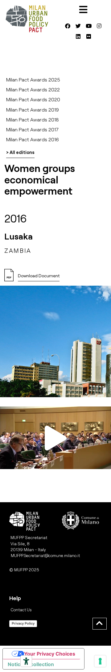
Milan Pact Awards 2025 (33, 79)
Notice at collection (31, 664)
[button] (55, 437)
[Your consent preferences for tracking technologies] (100, 661)
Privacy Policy (23, 623)
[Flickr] (88, 36)
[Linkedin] (78, 36)
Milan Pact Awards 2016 (32, 139)
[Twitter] (78, 25)
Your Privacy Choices (49, 654)
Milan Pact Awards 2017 (32, 129)
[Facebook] (67, 25)
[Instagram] (99, 25)
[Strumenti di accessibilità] (26, 661)
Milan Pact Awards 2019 (32, 109)
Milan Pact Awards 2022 (33, 89)
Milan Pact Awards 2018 (32, 119)
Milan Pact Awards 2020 (33, 99)
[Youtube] (88, 25)
